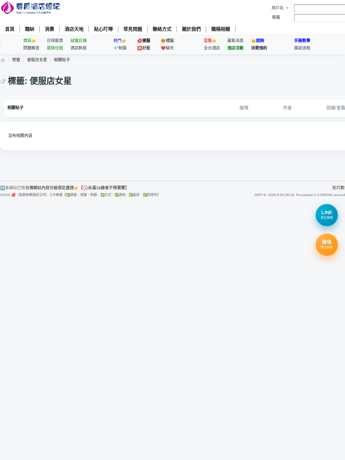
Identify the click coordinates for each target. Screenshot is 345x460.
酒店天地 (74, 29)
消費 (49, 29)
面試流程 (302, 48)
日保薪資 (55, 40)
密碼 (276, 17)
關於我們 (191, 29)
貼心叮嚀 (103, 29)
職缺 (29, 29)
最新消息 (235, 40)
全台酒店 (212, 48)
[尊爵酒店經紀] (31, 8)
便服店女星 (37, 60)
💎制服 (120, 48)
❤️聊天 (167, 48)
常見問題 (132, 29)
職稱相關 (220, 29)
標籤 (16, 60)
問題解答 (31, 48)
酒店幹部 (78, 48)
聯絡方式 (162, 29)
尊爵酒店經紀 (2, 60)
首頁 (9, 29)
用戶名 (278, 8)
